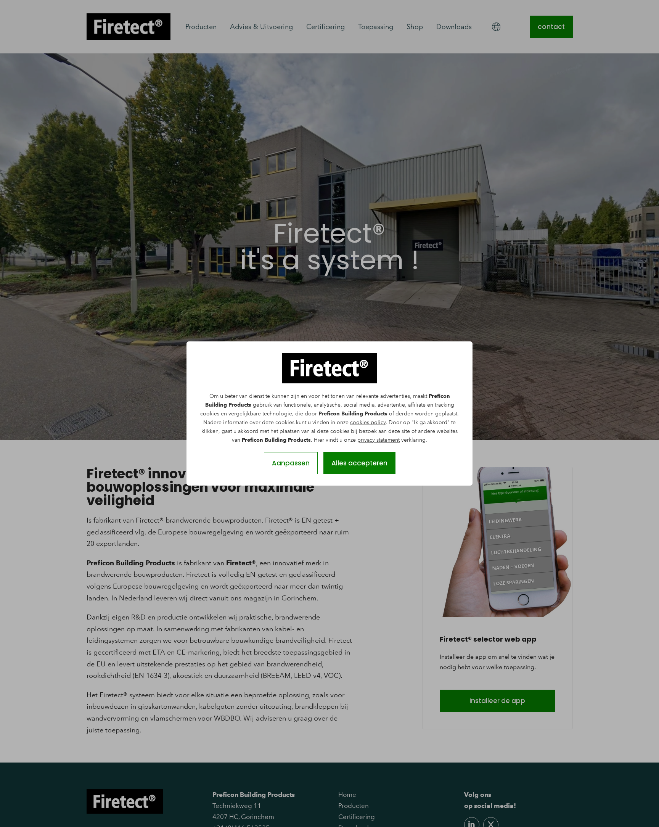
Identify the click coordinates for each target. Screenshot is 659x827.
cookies (209, 413)
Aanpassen (291, 463)
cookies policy (368, 422)
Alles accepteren (359, 463)
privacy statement (378, 440)
